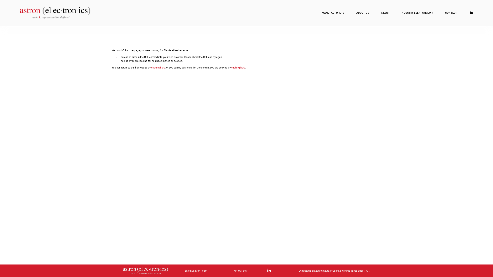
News (384, 12)
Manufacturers (333, 12)
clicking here (158, 67)
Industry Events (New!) (417, 12)
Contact (451, 12)
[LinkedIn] (471, 13)
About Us (362, 12)
